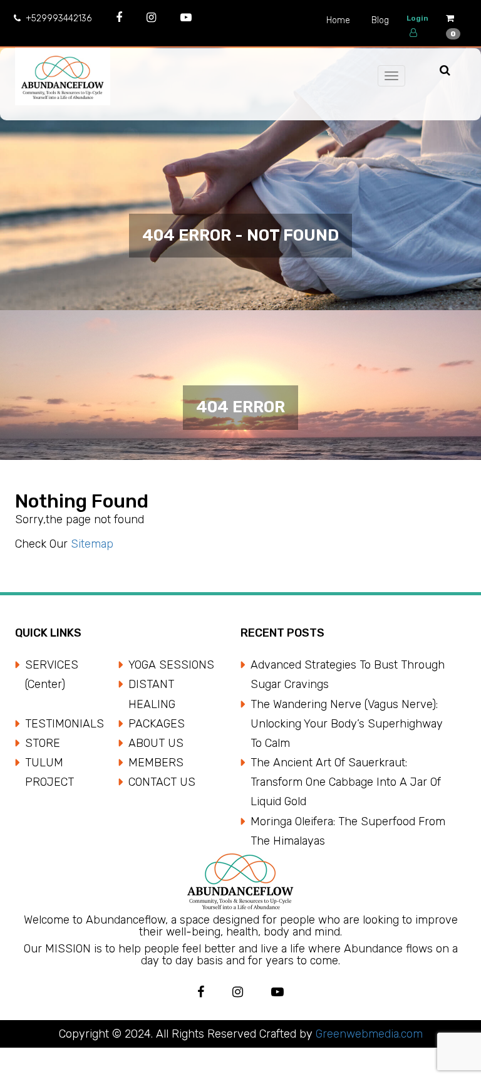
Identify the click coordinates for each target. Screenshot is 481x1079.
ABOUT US (156, 743)
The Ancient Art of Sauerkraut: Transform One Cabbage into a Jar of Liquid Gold (346, 782)
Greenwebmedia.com (368, 1034)
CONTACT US (161, 782)
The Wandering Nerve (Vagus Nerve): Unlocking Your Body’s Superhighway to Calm (347, 723)
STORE (42, 743)
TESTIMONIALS (64, 724)
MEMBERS (156, 762)
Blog (380, 20)
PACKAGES (156, 724)
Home (338, 20)
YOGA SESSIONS (171, 665)
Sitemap (92, 544)
